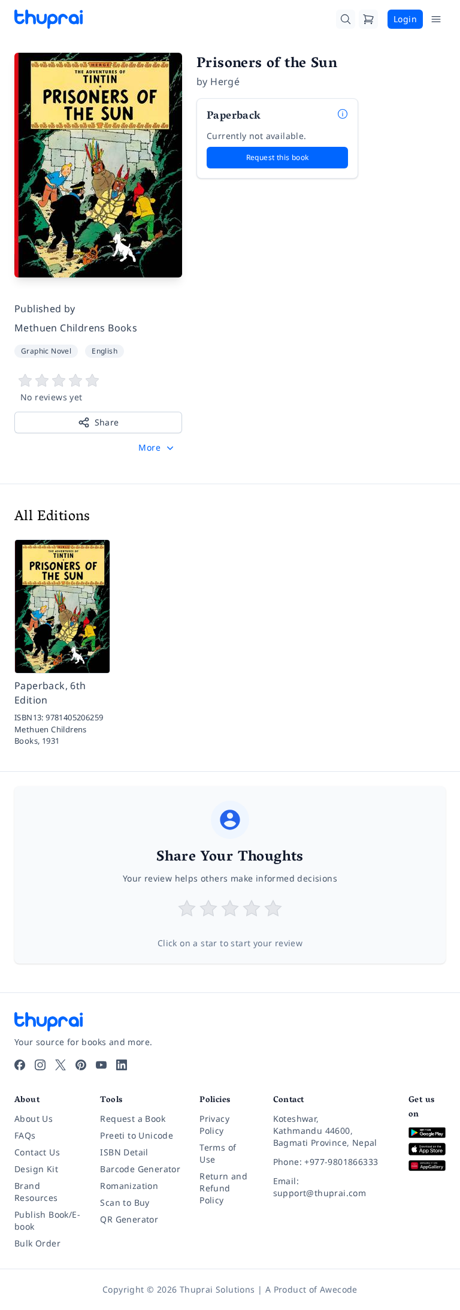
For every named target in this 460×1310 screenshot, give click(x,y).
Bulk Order (37, 1243)
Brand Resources (36, 1191)
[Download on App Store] (427, 1149)
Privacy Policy (214, 1124)
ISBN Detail (124, 1152)
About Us (33, 1118)
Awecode (339, 1289)
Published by (44, 308)
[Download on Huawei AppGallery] (427, 1166)
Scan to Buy (124, 1202)
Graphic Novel (46, 351)
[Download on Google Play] (427, 1133)
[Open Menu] (436, 19)
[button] (157, 447)
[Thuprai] (48, 19)
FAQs (25, 1135)
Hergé (225, 81)
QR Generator (129, 1219)
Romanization (129, 1185)
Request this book (277, 157)
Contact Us (37, 1152)
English (104, 351)
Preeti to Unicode (136, 1135)
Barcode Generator (140, 1169)
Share (107, 422)
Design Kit (36, 1169)
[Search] (345, 19)
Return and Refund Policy (223, 1188)
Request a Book (132, 1118)
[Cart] (368, 19)
